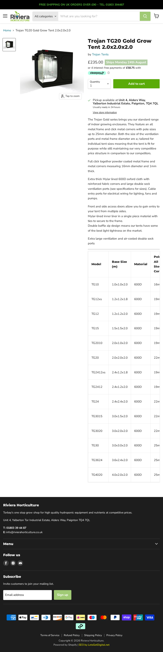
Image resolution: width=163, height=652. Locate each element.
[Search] (145, 16)
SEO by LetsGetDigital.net (94, 645)
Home (7, 30)
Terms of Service (49, 635)
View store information (105, 112)
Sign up (62, 595)
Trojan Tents (100, 54)
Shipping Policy (93, 635)
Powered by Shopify (65, 645)
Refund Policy (72, 635)
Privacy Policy (114, 635)
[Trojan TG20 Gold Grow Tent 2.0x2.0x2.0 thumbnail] (9, 44)
